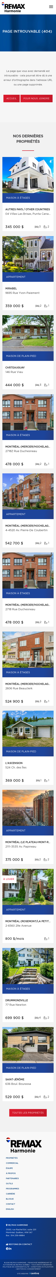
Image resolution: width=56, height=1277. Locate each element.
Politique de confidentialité (16, 1267)
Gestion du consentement (28, 1269)
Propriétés (12, 1158)
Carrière (10, 1194)
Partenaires (12, 1178)
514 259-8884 (18, 1236)
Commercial (12, 1163)
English (10, 1209)
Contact (10, 1204)
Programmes (12, 1189)
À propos (11, 1173)
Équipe (9, 1168)
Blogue (10, 1199)
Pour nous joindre (36, 99)
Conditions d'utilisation (42, 1267)
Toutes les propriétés (28, 1113)
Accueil (11, 99)
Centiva (34, 1273)
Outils (9, 1184)
